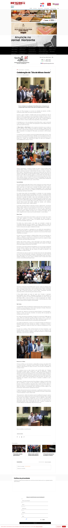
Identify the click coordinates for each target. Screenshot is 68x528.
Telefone (22, 510)
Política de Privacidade (39, 526)
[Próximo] (55, 16)
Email (22, 498)
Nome (22, 502)
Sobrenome (23, 506)
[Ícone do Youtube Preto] (43, 519)
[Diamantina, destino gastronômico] (18, 448)
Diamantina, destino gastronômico (17, 454)
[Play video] (34, 416)
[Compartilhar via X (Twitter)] (19, 436)
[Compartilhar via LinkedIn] (21, 436)
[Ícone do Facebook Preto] (40, 519)
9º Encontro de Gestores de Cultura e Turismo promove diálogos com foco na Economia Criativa (48, 454)
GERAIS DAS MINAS (20, 433)
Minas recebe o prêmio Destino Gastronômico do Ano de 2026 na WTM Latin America (33, 454)
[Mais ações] (50, 69)
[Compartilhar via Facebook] (17, 436)
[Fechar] (66, 526)
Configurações (59, 526)
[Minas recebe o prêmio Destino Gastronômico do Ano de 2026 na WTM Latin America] (34, 448)
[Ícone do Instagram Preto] (42, 519)
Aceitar (64, 526)
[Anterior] (12, 16)
